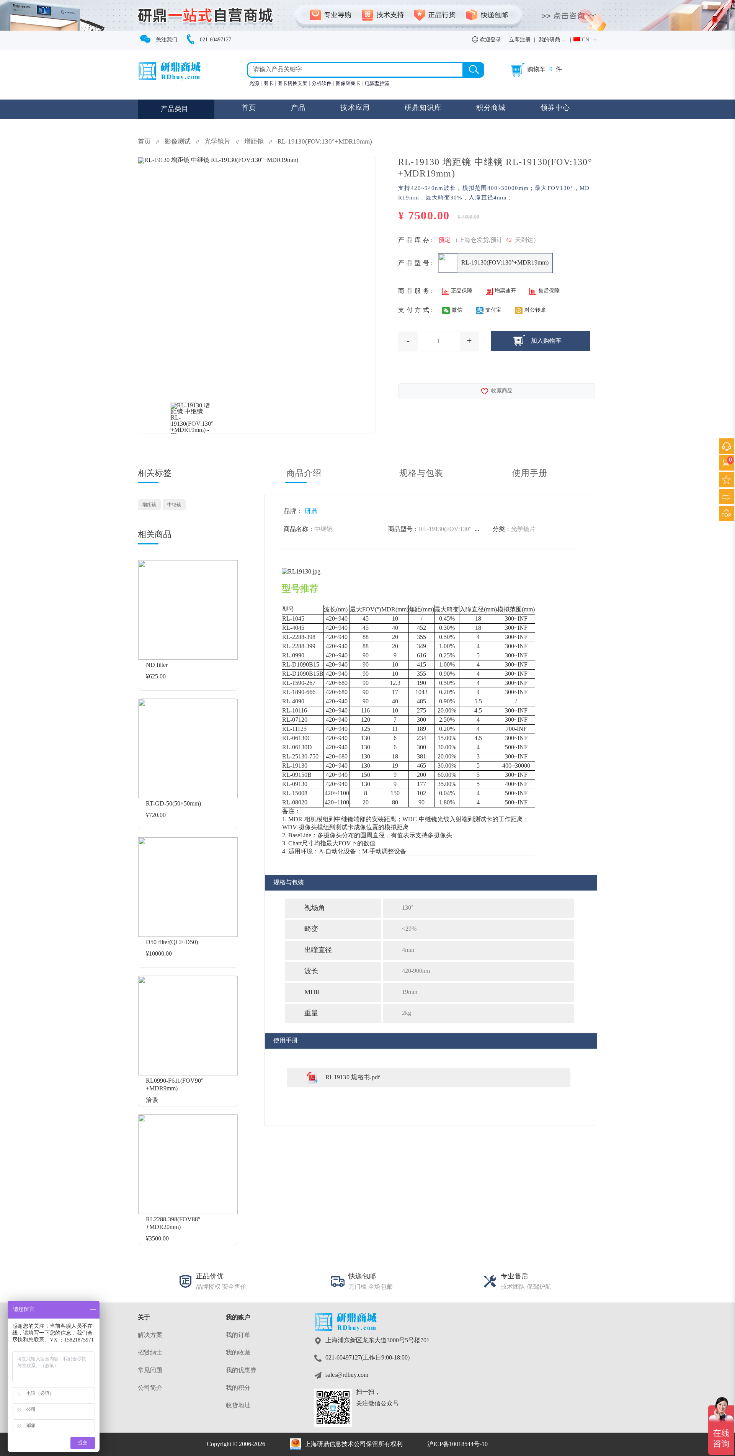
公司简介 (150, 1388)
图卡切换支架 (292, 83)
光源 (254, 83)
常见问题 (150, 1370)
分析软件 (322, 83)
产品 (298, 108)
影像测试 (178, 141)
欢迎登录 (489, 40)
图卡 (268, 83)
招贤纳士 (150, 1353)
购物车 (536, 69)
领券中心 (555, 108)
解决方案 (150, 1335)
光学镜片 (218, 141)
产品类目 (174, 109)
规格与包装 (421, 473)
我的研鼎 (549, 40)
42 (509, 240)
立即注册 (520, 40)
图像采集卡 (348, 83)
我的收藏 (238, 1353)
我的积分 (238, 1388)
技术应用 (355, 108)
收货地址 (238, 1405)
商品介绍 (304, 473)
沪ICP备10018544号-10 (457, 1444)
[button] (585, 40)
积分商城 (491, 108)
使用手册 (529, 473)
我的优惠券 (241, 1370)
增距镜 (254, 141)
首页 (249, 108)
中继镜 (174, 504)
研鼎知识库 (423, 108)
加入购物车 (546, 341)
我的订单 (238, 1335)
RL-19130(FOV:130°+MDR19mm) (325, 141)
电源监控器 (377, 83)
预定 (444, 240)
